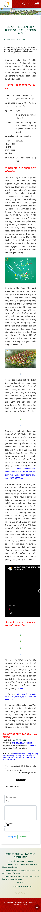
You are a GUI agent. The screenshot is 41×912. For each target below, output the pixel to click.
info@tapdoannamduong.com (22, 886)
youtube (23, 891)
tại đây (20, 688)
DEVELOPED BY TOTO (20, 904)
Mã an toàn (8, 823)
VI (29, 4)
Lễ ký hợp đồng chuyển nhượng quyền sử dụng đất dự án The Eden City (20, 696)
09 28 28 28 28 (19, 740)
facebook (17, 891)
